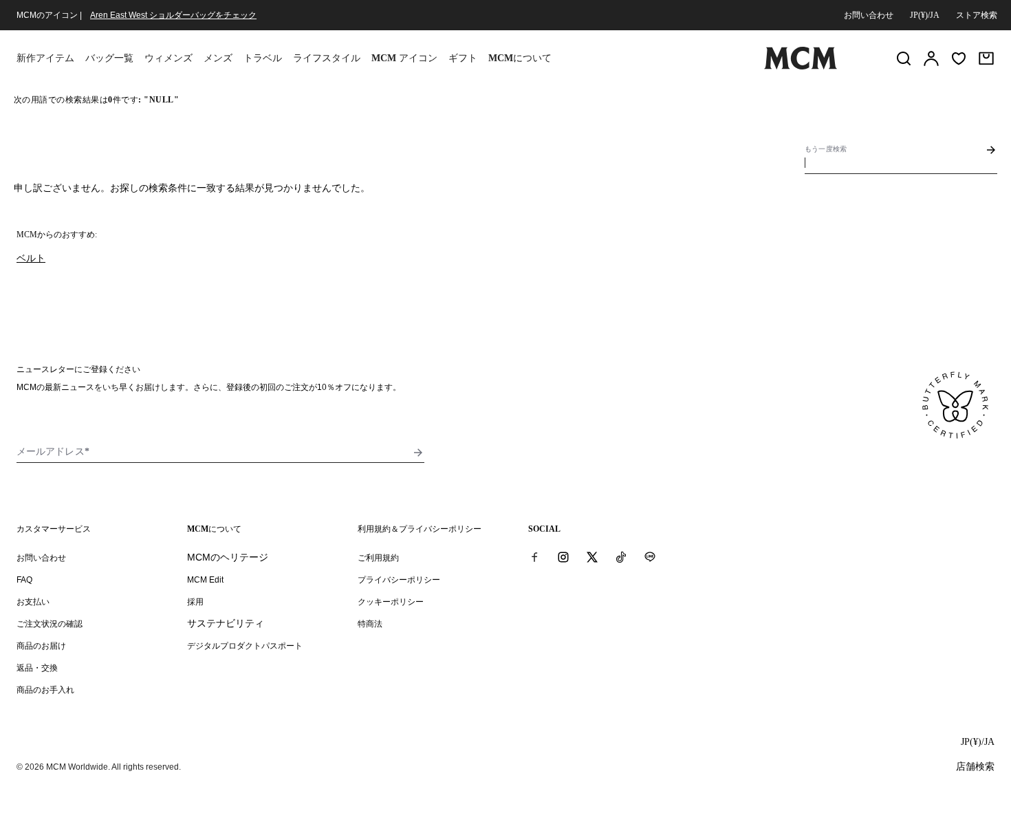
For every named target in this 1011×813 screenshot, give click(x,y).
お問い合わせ (868, 15)
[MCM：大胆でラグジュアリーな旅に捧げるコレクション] (800, 66)
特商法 (370, 624)
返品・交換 (37, 668)
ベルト (31, 257)
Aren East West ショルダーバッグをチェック (173, 15)
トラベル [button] (262, 58)
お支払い (33, 602)
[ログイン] (931, 58)
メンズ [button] (218, 58)
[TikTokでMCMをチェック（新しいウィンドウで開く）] (621, 557)
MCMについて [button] (520, 58)
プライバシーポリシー (399, 580)
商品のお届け (41, 646)
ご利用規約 (378, 558)
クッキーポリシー (391, 602)
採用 (195, 602)
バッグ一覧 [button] (109, 58)
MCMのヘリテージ (227, 557)
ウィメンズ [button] (168, 58)
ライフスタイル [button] (326, 58)
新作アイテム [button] (45, 58)
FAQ (24, 580)
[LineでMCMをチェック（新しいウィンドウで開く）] (650, 557)
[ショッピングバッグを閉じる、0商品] (986, 58)
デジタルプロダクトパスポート (245, 646)
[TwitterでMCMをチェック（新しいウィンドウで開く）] (592, 557)
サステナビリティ (225, 623)
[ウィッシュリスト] (958, 58)
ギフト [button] (462, 58)
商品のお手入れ (45, 690)
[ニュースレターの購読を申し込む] (418, 452)
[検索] (903, 58)
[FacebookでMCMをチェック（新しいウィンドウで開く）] (534, 557)
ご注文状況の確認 (50, 624)
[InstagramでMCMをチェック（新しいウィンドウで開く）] (563, 557)
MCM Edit (205, 580)
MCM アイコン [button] (404, 58)
